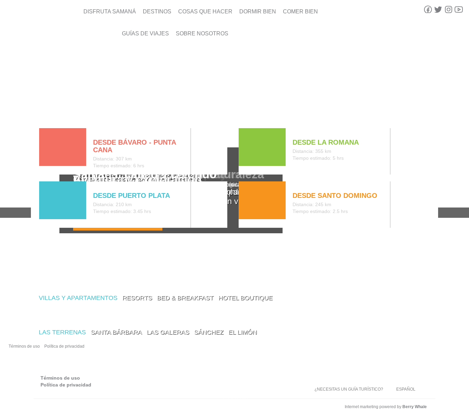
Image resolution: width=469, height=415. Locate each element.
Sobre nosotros (202, 33)
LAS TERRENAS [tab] (62, 332)
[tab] (44, 113)
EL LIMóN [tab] (242, 332)
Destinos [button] (157, 11)
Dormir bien (257, 11)
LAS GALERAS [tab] (168, 332)
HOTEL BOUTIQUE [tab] (245, 297)
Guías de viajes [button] (145, 33)
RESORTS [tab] (137, 297)
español (405, 389)
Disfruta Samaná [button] (109, 11)
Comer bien (300, 11)
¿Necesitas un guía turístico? (348, 389)
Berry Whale (414, 406)
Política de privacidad (64, 346)
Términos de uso (24, 346)
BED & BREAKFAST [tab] (185, 297)
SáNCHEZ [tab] (209, 332)
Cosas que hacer (205, 11)
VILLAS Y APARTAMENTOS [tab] (78, 297)
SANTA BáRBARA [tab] (116, 332)
